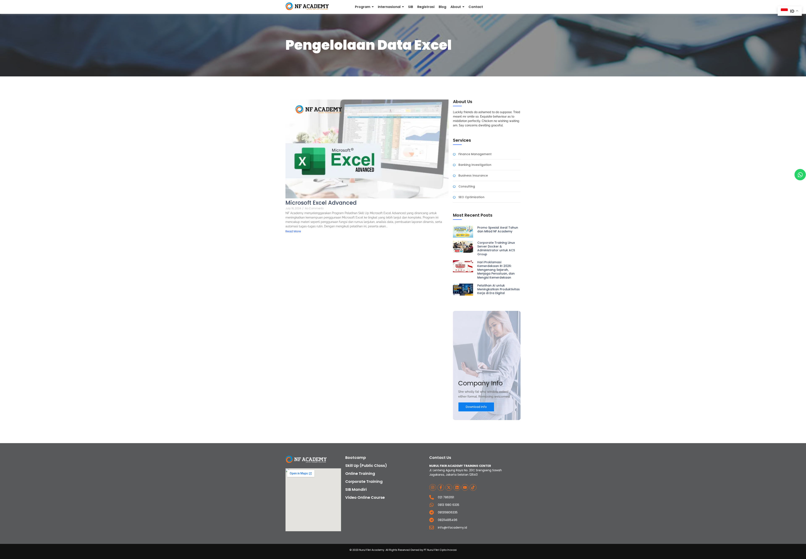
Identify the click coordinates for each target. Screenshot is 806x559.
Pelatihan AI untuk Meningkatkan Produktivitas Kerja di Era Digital (498, 289)
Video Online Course (365, 497)
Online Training (360, 473)
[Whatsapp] (800, 174)
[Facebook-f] (440, 487)
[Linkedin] (456, 487)
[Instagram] (432, 487)
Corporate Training (364, 481)
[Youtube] (465, 487)
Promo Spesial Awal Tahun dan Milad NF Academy (497, 229)
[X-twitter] (448, 487)
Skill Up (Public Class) (366, 465)
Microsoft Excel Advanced (321, 202)
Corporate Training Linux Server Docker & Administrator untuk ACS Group (496, 248)
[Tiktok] (473, 487)
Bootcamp (355, 457)
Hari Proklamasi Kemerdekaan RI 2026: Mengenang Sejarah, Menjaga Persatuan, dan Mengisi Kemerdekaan (496, 269)
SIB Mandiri (356, 489)
